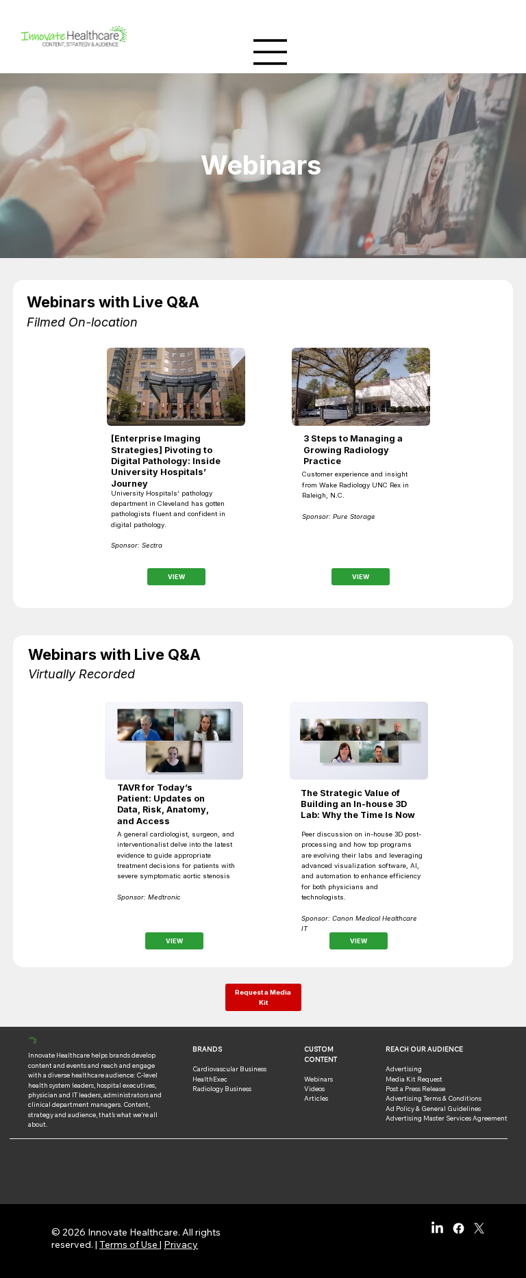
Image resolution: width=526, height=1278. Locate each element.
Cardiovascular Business (229, 1068)
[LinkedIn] (437, 1228)
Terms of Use (129, 1244)
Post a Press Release (415, 1088)
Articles (316, 1098)
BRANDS (207, 1049)
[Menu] (270, 52)
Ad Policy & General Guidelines (433, 1108)
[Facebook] (458, 1228)
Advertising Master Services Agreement (447, 1118)
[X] (479, 1228)
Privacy (181, 1244)
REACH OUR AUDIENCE (424, 1049)
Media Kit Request (414, 1079)
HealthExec (209, 1079)
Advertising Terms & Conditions (433, 1098)
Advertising (404, 1068)
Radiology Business (221, 1088)
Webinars (318, 1079)
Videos (314, 1088)
